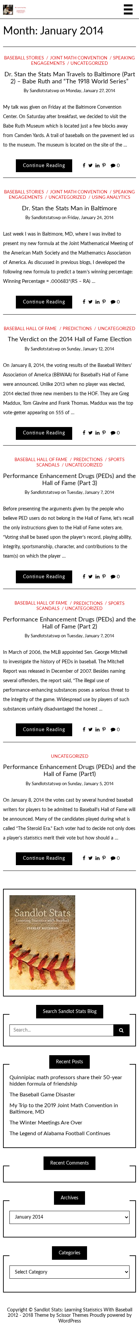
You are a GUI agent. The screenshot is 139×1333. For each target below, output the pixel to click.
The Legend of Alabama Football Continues (59, 1133)
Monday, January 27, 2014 (90, 91)
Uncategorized (89, 63)
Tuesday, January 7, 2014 (90, 492)
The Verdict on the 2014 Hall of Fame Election (70, 339)
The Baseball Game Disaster (42, 1094)
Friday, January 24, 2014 (90, 218)
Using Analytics (111, 197)
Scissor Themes (72, 1315)
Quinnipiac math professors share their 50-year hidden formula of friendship (65, 1081)
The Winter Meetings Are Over (45, 1122)
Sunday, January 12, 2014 (90, 349)
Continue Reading (44, 165)
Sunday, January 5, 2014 (91, 784)
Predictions (77, 329)
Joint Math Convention (78, 58)
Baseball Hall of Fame (30, 329)
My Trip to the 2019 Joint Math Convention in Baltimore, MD (63, 1109)
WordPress (69, 1321)
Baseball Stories (24, 58)
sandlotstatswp (44, 91)
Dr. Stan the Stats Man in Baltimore (69, 208)
